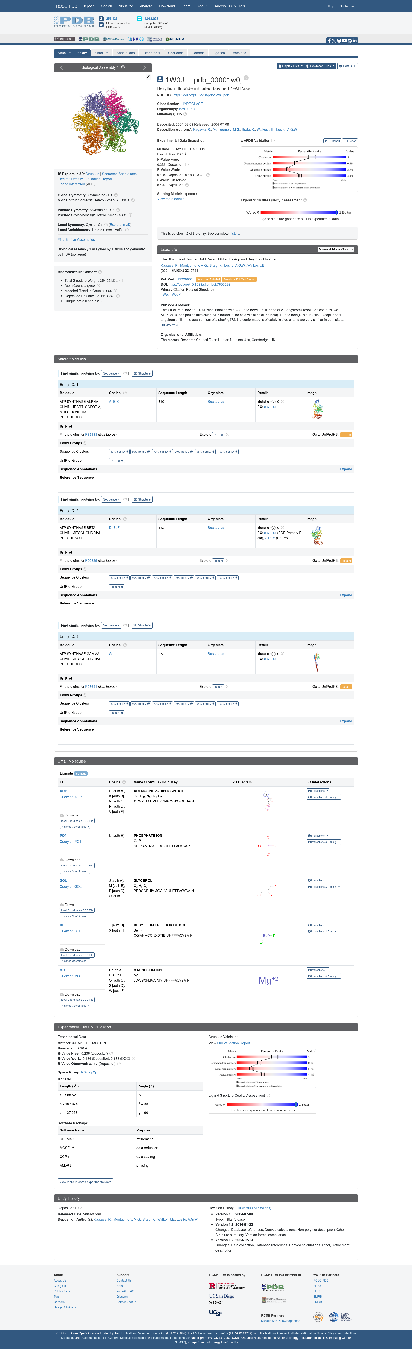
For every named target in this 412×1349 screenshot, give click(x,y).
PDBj (316, 1291)
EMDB (317, 1302)
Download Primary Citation (335, 249)
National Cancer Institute (282, 1333)
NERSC (180, 1342)
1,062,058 (151, 18)
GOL (63, 880)
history (234, 233)
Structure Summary (72, 52)
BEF (63, 925)
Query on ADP (71, 796)
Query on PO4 (70, 841)
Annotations (126, 52)
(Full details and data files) (253, 1208)
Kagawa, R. (202, 129)
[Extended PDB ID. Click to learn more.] (246, 77)
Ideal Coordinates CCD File (77, 820)
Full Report (350, 141)
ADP (63, 790)
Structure (102, 52)
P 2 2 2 (88, 1072)
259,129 (111, 18)
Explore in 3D (120, 224)
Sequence (176, 52)
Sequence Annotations (119, 173)
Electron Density (70, 178)
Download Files (320, 66)
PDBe (317, 1286)
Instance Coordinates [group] (74, 826)
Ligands (219, 52)
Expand (346, 468)
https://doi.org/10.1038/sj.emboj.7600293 (199, 284)
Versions (239, 52)
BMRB (317, 1296)
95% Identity (204, 451)
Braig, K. (248, 129)
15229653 (185, 279)
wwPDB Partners (326, 1274)
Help (331, 6)
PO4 (63, 835)
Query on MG (70, 975)
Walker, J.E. (265, 129)
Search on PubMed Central (239, 279)
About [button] (202, 5)
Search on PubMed (208, 279)
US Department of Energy (210, 1333)
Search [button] (107, 5)
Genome (198, 52)
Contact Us (124, 1280)
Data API (349, 66)
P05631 (91, 686)
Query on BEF (70, 931)
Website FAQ (125, 1291)
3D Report (334, 141)
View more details (170, 198)
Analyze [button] (146, 5)
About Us (60, 1280)
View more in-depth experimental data (85, 1182)
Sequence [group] (110, 373)
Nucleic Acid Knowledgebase (280, 1321)
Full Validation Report (233, 1042)
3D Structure (142, 373)
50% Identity (139, 451)
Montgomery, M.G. (226, 129)
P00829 (91, 560)
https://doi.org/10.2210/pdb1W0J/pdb (201, 95)
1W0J (165, 294)
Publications (62, 1291)
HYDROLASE (192, 103)
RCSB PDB (66, 6)
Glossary (123, 1296)
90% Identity (182, 451)
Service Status (126, 1302)
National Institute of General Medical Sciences (112, 1337)
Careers (220, 5)
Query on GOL (71, 886)
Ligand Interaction (71, 183)
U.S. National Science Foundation (142, 1333)
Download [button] (167, 5)
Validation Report (98, 178)
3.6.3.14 (270, 406)
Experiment (151, 52)
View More (171, 325)
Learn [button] (186, 5)
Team (57, 1296)
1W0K (176, 294)
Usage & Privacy (65, 1307)
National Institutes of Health (172, 1337)
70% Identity (160, 451)
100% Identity (226, 451)
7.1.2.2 (270, 537)
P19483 (91, 434)
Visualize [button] (126, 5)
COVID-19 (237, 5)
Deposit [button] (88, 5)
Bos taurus (187, 108)
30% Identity (118, 451)
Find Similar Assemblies (76, 239)
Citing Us (60, 1286)
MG (62, 969)
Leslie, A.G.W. (287, 129)
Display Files (290, 66)
